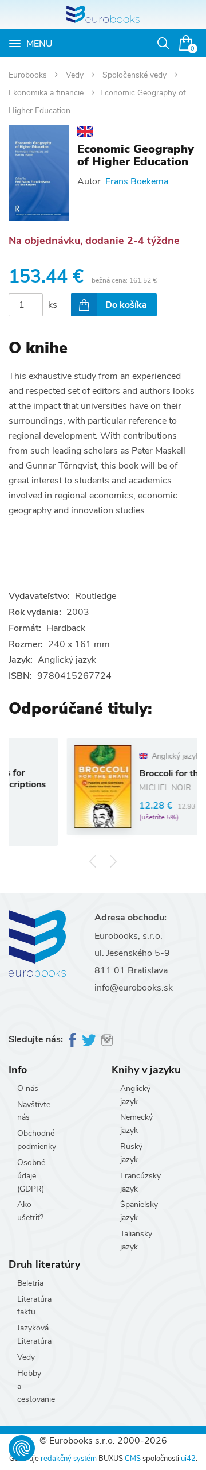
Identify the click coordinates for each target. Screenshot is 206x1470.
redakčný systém (69, 1458)
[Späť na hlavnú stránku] (103, 14)
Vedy (76, 74)
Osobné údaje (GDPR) (31, 1175)
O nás (27, 1088)
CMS (133, 1458)
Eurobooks (29, 74)
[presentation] (93, 861)
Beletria (30, 1283)
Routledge (95, 596)
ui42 (188, 1458)
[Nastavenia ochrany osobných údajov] (22, 1448)
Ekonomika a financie (47, 92)
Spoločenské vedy (135, 74)
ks (52, 305)
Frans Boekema (136, 181)
